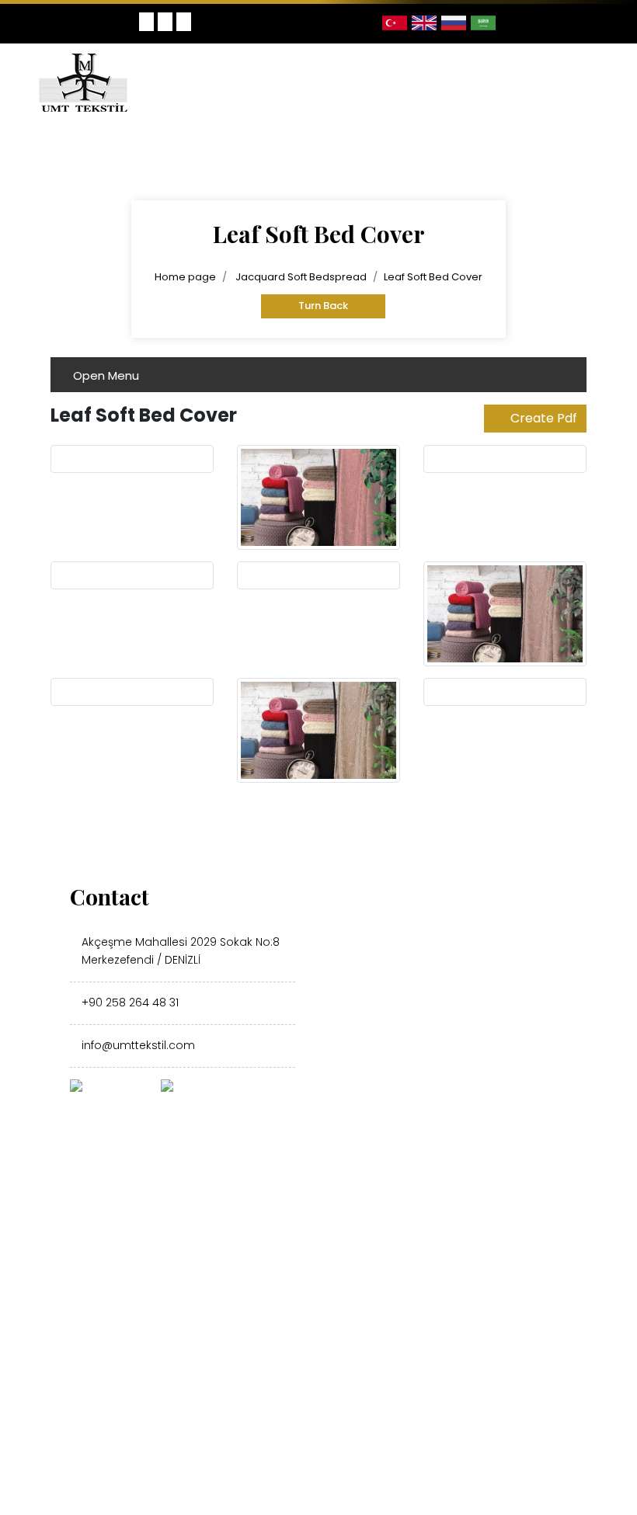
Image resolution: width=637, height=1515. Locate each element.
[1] (593, 82)
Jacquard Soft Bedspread (301, 276)
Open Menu (106, 375)
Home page (185, 276)
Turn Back (323, 305)
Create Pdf (543, 418)
